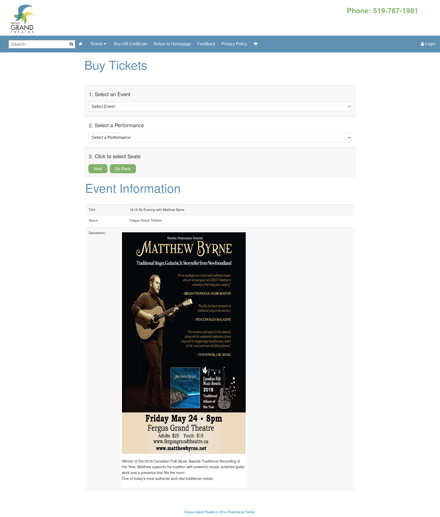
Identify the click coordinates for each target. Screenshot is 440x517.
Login (429, 44)
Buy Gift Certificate (130, 44)
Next (98, 168)
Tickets (97, 44)
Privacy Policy (234, 44)
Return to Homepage (172, 44)
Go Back (123, 168)
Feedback (206, 44)
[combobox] (42, 44)
